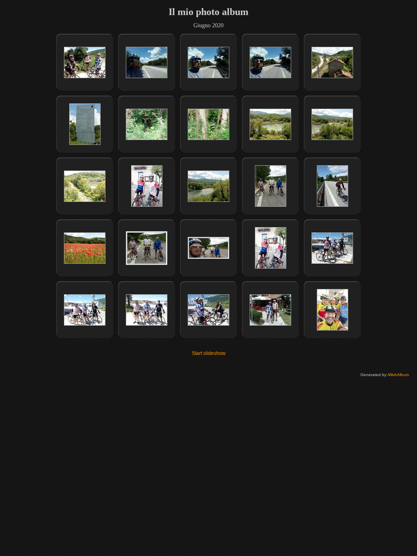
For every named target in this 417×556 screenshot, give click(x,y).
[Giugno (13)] (332, 76)
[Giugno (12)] (270, 76)
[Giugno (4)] (332, 262)
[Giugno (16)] (208, 138)
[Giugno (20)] (208, 200)
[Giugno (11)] (208, 76)
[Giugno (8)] (270, 324)
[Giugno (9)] (332, 329)
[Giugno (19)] (84, 200)
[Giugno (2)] (146, 205)
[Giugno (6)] (146, 324)
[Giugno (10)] (146, 76)
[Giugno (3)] (270, 267)
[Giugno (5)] (84, 324)
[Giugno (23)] (84, 262)
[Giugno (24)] (146, 263)
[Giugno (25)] (208, 257)
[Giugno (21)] (270, 205)
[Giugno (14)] (85, 143)
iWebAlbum (398, 374)
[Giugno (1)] (84, 76)
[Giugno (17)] (270, 138)
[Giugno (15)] (146, 138)
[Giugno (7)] (208, 324)
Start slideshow (209, 353)
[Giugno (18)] (332, 138)
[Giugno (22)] (332, 205)
